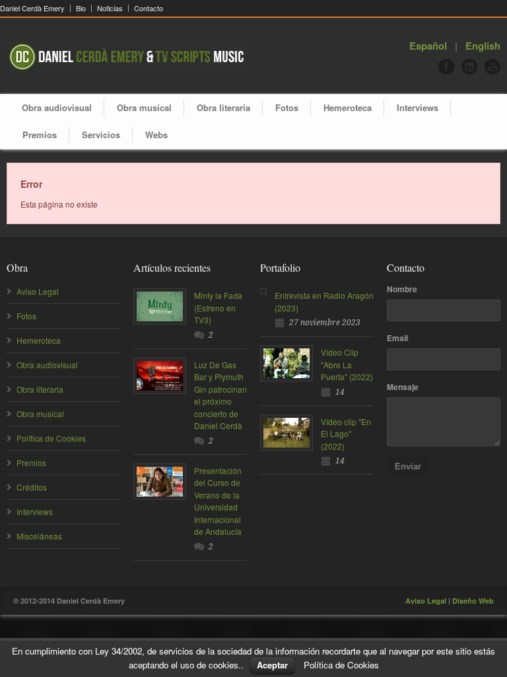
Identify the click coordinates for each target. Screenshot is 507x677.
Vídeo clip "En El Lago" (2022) (346, 434)
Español (428, 45)
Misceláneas (39, 535)
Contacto (148, 8)
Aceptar (272, 664)
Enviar (408, 466)
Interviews (417, 107)
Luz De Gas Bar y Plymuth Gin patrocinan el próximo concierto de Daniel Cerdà (220, 395)
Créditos (32, 487)
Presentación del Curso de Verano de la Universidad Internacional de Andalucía (218, 501)
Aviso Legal (38, 291)
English (482, 45)
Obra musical (144, 107)
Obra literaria (223, 107)
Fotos (286, 107)
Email (397, 338)
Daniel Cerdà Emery (32, 8)
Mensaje (403, 387)
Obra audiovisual (57, 107)
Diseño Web (473, 601)
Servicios (101, 134)
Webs (156, 134)
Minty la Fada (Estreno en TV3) (218, 307)
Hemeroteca (347, 107)
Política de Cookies (51, 438)
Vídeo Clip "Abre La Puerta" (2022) (347, 364)
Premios (39, 134)
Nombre (402, 289)
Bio (81, 8)
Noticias (110, 8)
